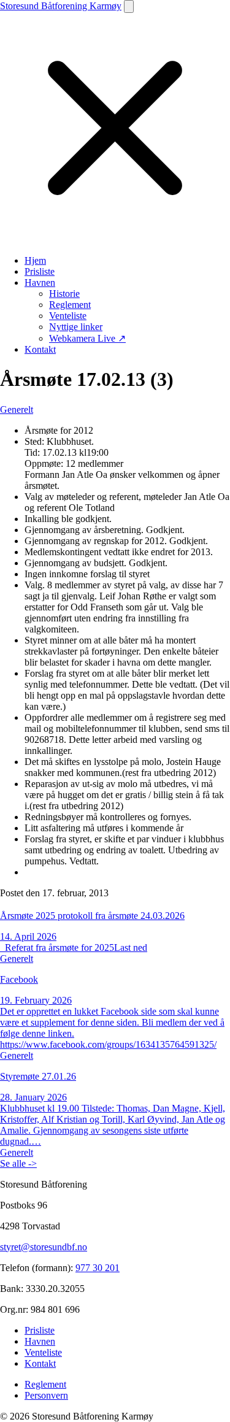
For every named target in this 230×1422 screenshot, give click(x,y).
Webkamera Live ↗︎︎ (87, 338)
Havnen (40, 282)
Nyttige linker (75, 326)
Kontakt (40, 349)
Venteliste (67, 315)
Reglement (70, 304)
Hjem (35, 260)
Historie (64, 293)
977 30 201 (97, 1268)
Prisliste (40, 271)
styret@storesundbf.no (43, 1247)
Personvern (46, 1395)
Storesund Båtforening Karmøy (60, 6)
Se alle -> (18, 1163)
